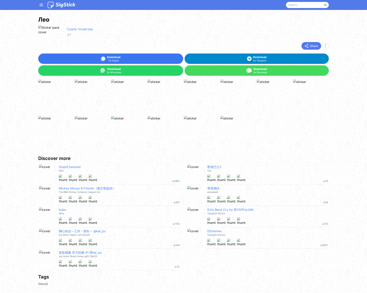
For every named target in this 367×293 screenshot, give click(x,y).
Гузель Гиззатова (80, 29)
